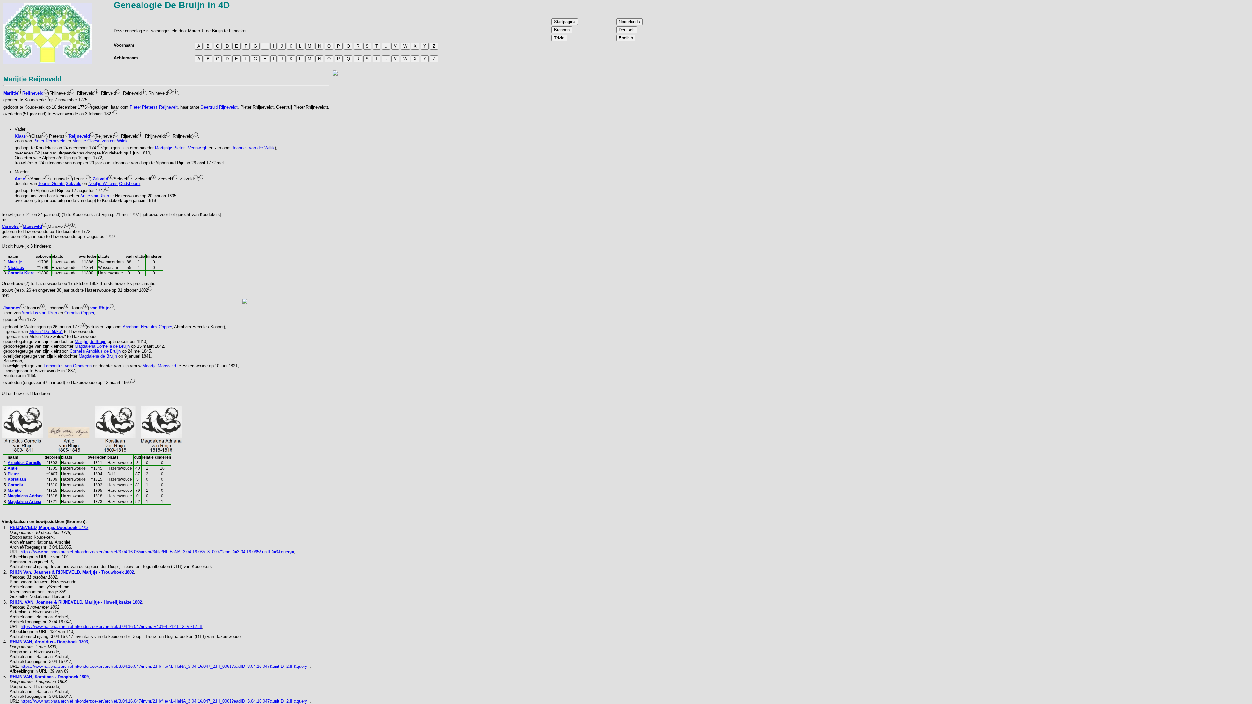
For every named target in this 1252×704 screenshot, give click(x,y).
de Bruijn (98, 341)
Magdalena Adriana (26, 496)
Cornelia (72, 312)
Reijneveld (33, 93)
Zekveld (100, 178)
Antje (20, 178)
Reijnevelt (168, 107)
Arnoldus (30, 312)
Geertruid (209, 107)
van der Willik (262, 148)
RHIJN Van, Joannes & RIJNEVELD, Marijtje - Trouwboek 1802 (72, 572)
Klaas (20, 136)
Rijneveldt (228, 107)
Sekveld (73, 183)
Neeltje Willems (103, 183)
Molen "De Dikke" (46, 331)
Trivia (559, 38)
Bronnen (562, 29)
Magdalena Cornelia (93, 346)
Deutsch (626, 29)
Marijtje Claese (86, 141)
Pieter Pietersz (144, 107)
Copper (87, 312)
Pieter (38, 141)
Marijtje (10, 93)
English (626, 38)
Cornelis (10, 226)
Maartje (15, 262)
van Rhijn (100, 195)
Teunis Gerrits (51, 183)
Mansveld (32, 226)
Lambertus (54, 365)
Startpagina (564, 21)
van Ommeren (78, 365)
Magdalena (89, 356)
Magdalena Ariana (24, 501)
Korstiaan (17, 479)
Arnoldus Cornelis (24, 463)
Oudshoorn (129, 183)
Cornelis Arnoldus (86, 351)
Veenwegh (197, 148)
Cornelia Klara (21, 273)
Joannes (240, 148)
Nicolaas (16, 267)
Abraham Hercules (140, 326)
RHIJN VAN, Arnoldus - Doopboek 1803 (49, 641)
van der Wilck (114, 141)
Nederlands (629, 21)
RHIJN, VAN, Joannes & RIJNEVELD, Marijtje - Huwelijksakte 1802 (76, 602)
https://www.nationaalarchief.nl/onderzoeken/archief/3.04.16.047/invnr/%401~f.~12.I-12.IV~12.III (111, 626)
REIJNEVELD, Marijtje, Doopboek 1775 (49, 527)
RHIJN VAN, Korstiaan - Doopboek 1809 (49, 676)
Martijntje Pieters (171, 148)
